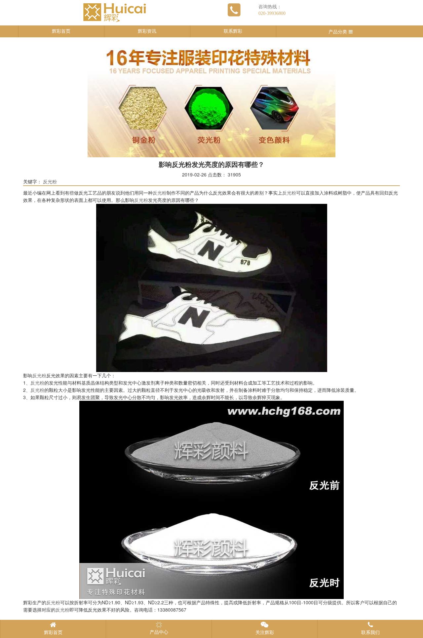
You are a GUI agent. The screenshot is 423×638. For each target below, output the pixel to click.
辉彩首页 (61, 31)
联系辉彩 (233, 31)
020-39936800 (272, 13)
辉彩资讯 (147, 31)
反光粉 (50, 181)
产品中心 (159, 632)
